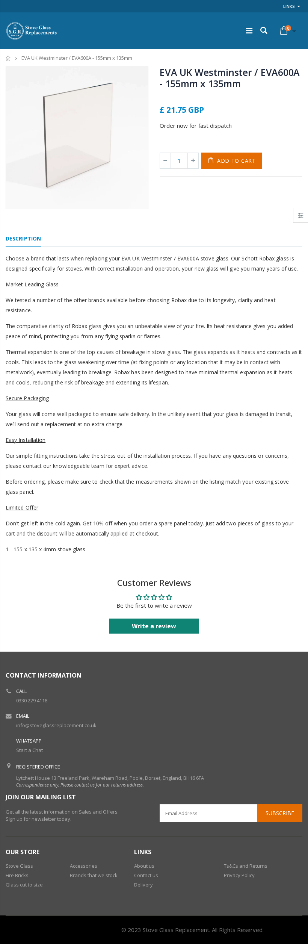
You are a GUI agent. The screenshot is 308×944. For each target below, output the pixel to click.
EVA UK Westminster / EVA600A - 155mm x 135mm (230, 78)
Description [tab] (23, 238)
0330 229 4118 (31, 700)
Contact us (146, 875)
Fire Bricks (17, 875)
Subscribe (280, 813)
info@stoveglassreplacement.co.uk (56, 725)
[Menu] (249, 31)
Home (8, 58)
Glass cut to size (24, 884)
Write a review (154, 626)
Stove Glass (19, 865)
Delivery (143, 884)
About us (144, 865)
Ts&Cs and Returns (245, 865)
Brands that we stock (94, 875)
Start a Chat (29, 750)
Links (289, 6)
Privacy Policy (239, 875)
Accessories (83, 865)
